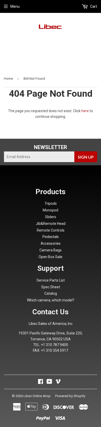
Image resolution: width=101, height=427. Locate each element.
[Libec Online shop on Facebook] (40, 382)
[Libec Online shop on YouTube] (49, 382)
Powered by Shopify (70, 396)
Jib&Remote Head (51, 223)
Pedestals (50, 237)
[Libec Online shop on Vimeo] (58, 382)
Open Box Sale (50, 257)
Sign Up (86, 156)
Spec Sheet (50, 287)
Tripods (51, 203)
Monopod (50, 210)
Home (8, 78)
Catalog (50, 293)
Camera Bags (50, 250)
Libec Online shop (37, 396)
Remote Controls (50, 230)
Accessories (51, 243)
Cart (93, 6)
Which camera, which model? (50, 300)
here (85, 111)
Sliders (50, 217)
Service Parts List (51, 280)
